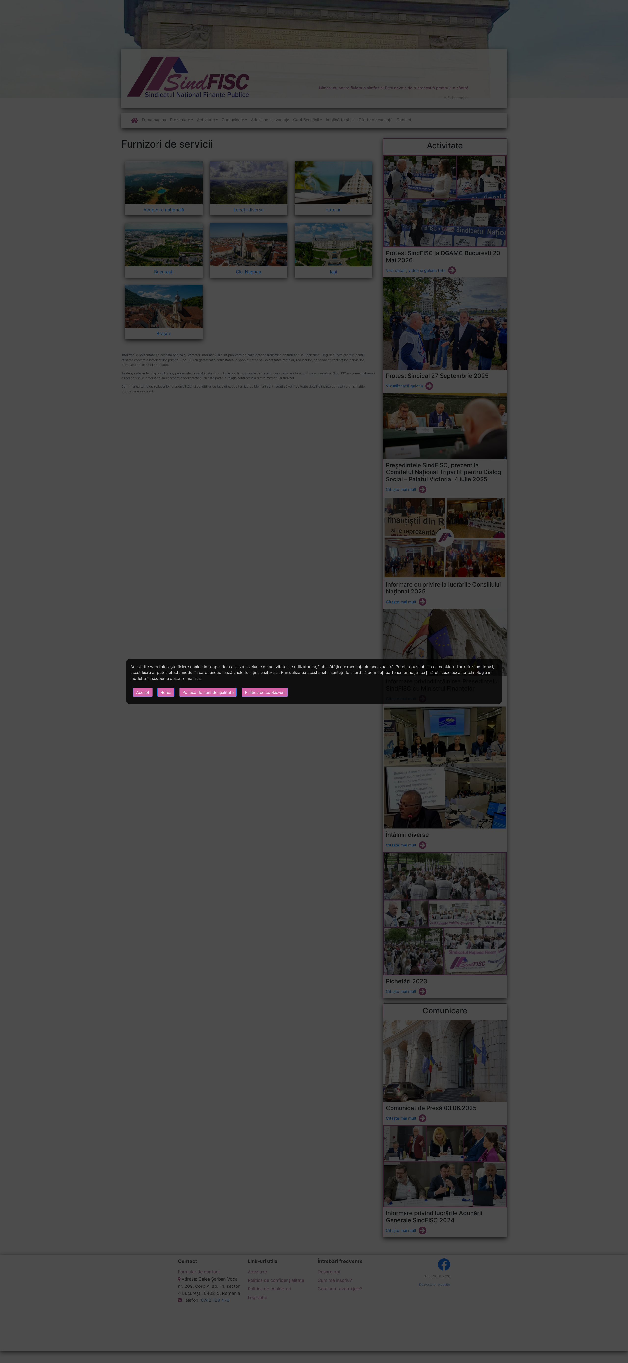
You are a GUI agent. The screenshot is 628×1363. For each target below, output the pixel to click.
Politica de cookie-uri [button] (265, 692)
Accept (142, 692)
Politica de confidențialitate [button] (208, 692)
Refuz (166, 692)
